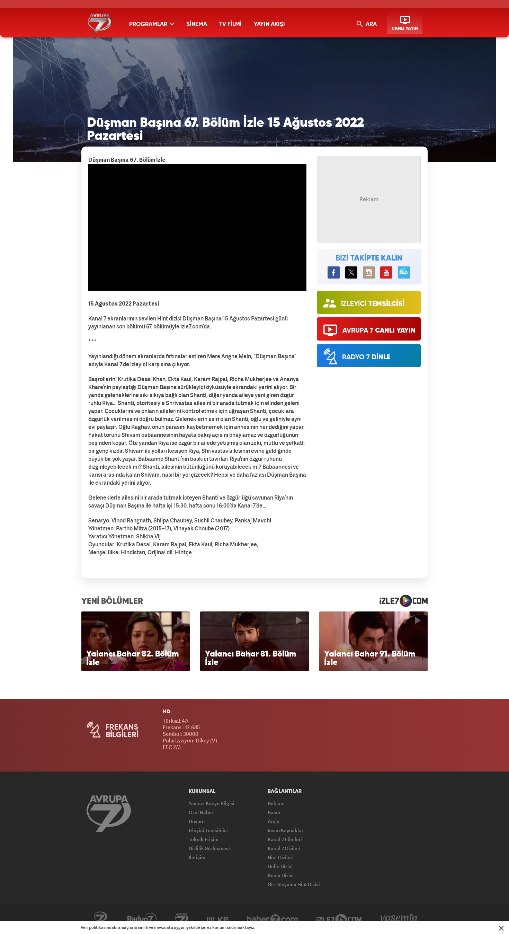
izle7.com (399, 600)
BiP (404, 272)
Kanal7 (100, 919)
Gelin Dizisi (280, 866)
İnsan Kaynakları (286, 830)
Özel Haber (201, 812)
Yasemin (398, 919)
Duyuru (197, 821)
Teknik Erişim (203, 839)
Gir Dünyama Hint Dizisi (294, 884)
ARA (370, 24)
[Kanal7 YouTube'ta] (386, 272)
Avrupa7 (181, 919)
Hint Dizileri (281, 857)
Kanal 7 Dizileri (284, 848)
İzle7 (339, 919)
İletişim (197, 857)
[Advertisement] (46, 270)
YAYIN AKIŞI (269, 24)
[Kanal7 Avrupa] (100, 23)
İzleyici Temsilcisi (208, 830)
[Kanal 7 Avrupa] (109, 813)
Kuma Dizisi (281, 875)
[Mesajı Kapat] (501, 928)
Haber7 (272, 919)
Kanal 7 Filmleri (285, 839)
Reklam (276, 803)
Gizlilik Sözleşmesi (209, 848)
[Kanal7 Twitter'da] (351, 272)
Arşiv (273, 821)
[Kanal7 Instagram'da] (369, 272)
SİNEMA (196, 24)
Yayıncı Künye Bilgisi (211, 803)
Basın (274, 812)
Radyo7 (142, 919)
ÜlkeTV (218, 919)
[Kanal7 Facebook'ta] (334, 272)
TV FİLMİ (230, 24)
